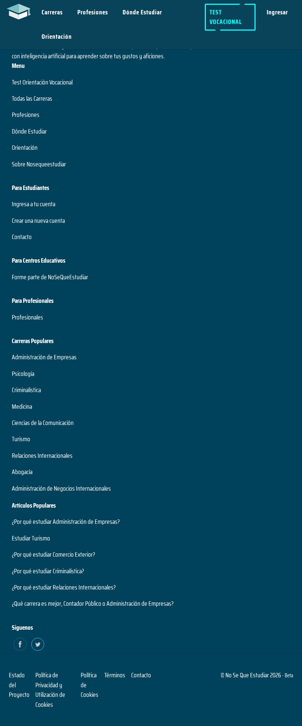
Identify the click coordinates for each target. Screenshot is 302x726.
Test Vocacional (226, 17)
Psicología (23, 374)
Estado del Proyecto (19, 685)
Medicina (22, 406)
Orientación (57, 36)
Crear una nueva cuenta (38, 220)
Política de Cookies (89, 685)
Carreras (52, 12)
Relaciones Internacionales (42, 455)
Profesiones (92, 12)
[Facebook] (20, 644)
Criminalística (26, 390)
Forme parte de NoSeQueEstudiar (50, 277)
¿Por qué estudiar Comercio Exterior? (53, 554)
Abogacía (22, 472)
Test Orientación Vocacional (42, 82)
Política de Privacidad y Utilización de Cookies (50, 689)
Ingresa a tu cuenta (33, 204)
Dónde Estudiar (142, 12)
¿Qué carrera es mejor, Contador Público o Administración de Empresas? (92, 603)
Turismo (21, 439)
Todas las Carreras (32, 98)
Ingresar (277, 12)
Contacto (22, 237)
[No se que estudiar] (20, 11)
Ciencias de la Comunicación (43, 423)
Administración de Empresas (44, 357)
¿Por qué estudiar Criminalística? (48, 571)
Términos (114, 675)
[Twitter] (37, 644)
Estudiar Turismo (31, 538)
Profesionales (27, 317)
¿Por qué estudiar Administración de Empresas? (66, 521)
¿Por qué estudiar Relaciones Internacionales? (64, 587)
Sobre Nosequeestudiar (39, 164)
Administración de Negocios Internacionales (61, 488)
